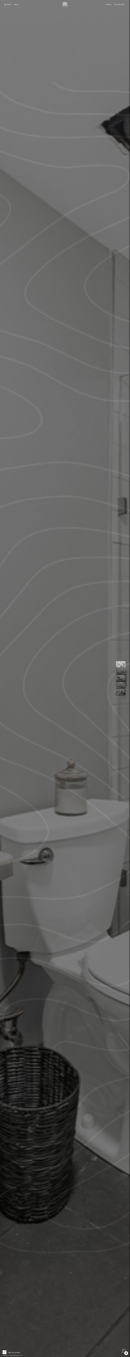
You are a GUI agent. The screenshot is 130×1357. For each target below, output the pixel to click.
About (16, 4)
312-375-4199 (119, 4)
